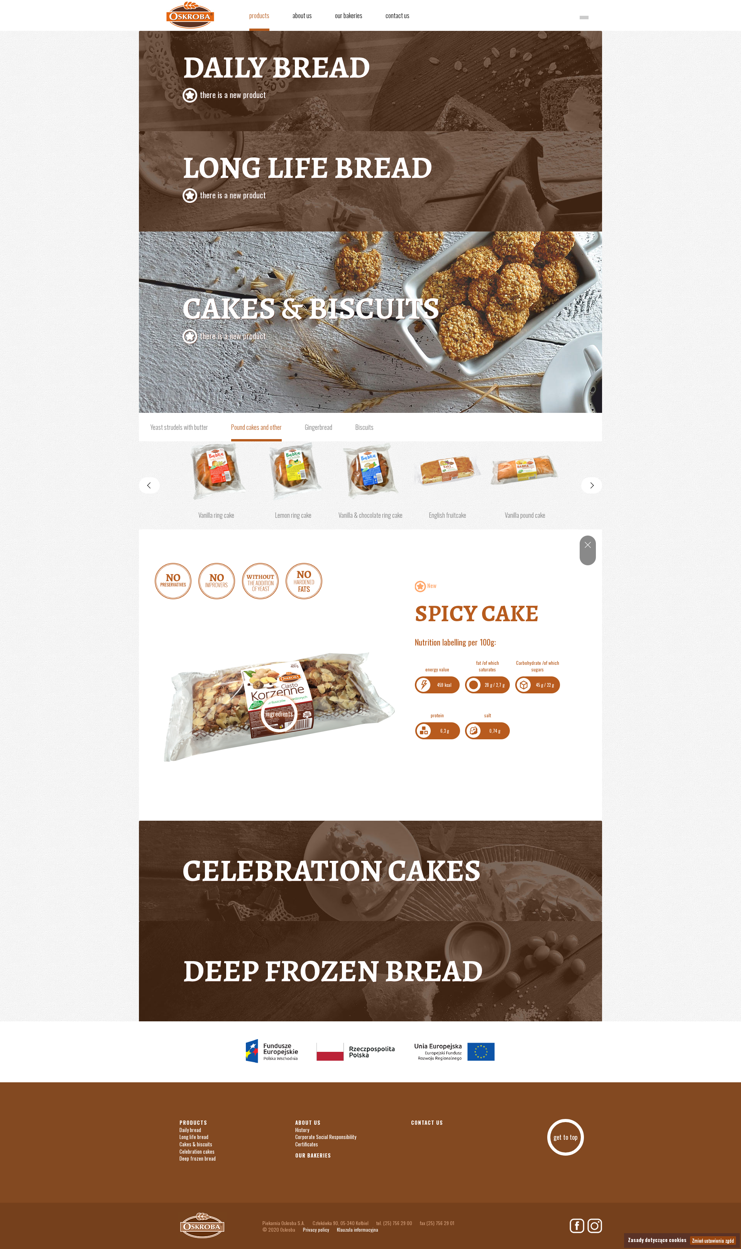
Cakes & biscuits (311, 314)
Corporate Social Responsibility (325, 1137)
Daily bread (190, 1130)
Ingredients (279, 713)
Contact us (397, 15)
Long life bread (307, 174)
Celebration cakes (332, 871)
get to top (565, 1137)
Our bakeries (348, 15)
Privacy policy (316, 1229)
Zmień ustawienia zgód (713, 1240)
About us (302, 15)
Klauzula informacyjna (357, 1229)
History (302, 1130)
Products (259, 15)
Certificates (306, 1144)
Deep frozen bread (333, 971)
